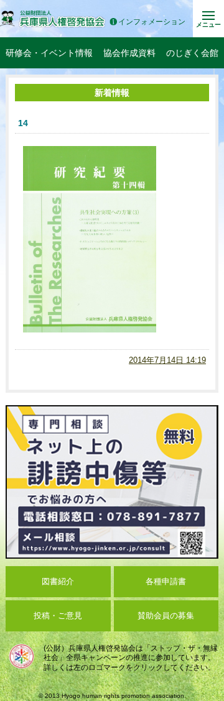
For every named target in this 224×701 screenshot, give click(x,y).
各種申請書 (166, 581)
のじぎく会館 (192, 53)
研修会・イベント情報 (49, 53)
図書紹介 (58, 581)
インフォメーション (151, 22)
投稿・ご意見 (58, 615)
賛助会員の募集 (166, 615)
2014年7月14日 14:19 (167, 360)
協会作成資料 (129, 53)
